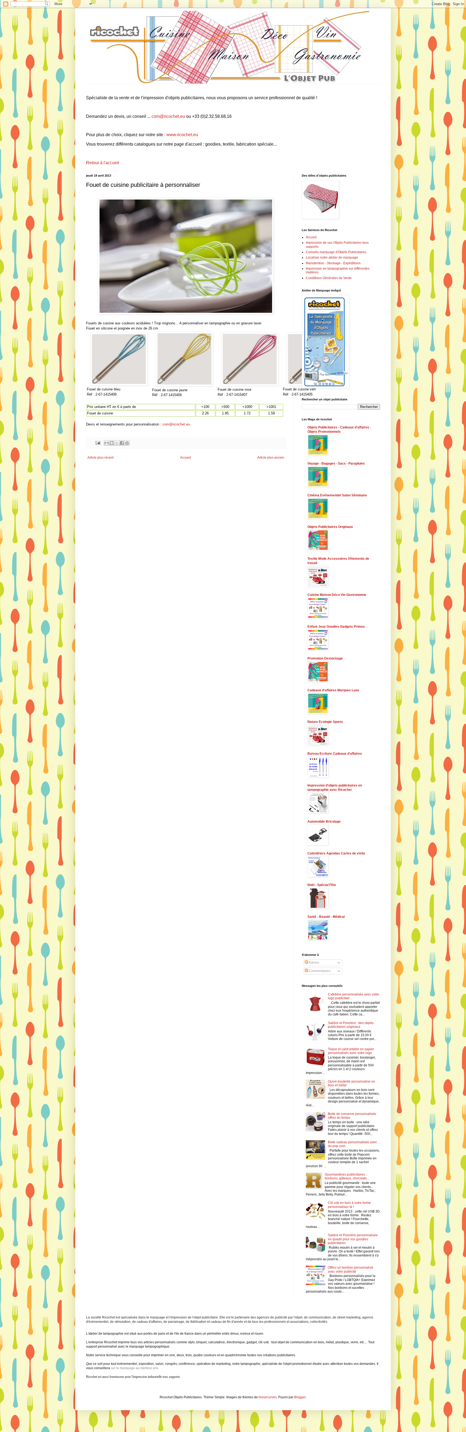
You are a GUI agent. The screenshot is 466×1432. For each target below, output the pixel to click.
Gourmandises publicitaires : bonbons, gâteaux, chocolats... (347, 1176)
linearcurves (268, 1397)
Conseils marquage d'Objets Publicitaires (336, 252)
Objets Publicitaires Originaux (330, 527)
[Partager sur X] (116, 443)
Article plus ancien (270, 457)
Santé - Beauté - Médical (326, 917)
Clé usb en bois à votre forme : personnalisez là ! (350, 1204)
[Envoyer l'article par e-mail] (97, 442)
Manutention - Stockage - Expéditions (333, 263)
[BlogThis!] (111, 443)
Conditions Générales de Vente (329, 278)
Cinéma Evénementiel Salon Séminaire (337, 495)
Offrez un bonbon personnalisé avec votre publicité (350, 1269)
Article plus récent (100, 457)
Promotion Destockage (325, 658)
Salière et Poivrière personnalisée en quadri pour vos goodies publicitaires (353, 1239)
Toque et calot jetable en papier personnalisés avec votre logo (351, 1051)
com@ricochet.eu (168, 116)
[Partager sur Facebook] (122, 443)
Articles (313, 962)
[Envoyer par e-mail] (106, 443)
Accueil (185, 457)
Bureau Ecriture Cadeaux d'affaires (334, 754)
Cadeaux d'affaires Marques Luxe (333, 690)
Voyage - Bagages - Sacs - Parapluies (336, 463)
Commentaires (319, 971)
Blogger (300, 1397)
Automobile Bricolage (324, 821)
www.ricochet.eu (182, 134)
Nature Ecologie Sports (325, 722)
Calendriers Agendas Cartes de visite (336, 853)
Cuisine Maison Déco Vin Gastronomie (336, 595)
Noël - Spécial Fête (321, 885)
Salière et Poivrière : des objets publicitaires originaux (351, 1025)
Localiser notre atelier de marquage (332, 257)
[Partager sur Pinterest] (127, 443)
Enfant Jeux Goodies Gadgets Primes (336, 627)
